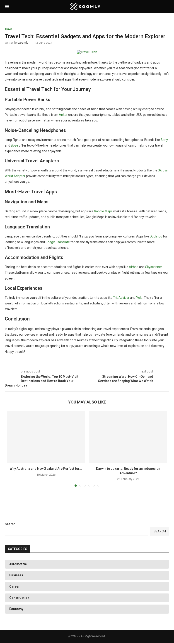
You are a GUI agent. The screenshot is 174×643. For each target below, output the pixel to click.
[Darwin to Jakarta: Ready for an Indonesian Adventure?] (128, 437)
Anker (63, 114)
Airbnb (133, 267)
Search (10, 524)
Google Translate (58, 242)
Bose (14, 145)
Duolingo (156, 236)
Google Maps (103, 211)
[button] (13, 449)
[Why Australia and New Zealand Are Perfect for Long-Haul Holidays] (46, 437)
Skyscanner (153, 267)
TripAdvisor (121, 297)
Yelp (139, 297)
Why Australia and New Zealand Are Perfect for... (46, 468)
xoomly (23, 42)
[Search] (167, 6)
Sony (164, 140)
